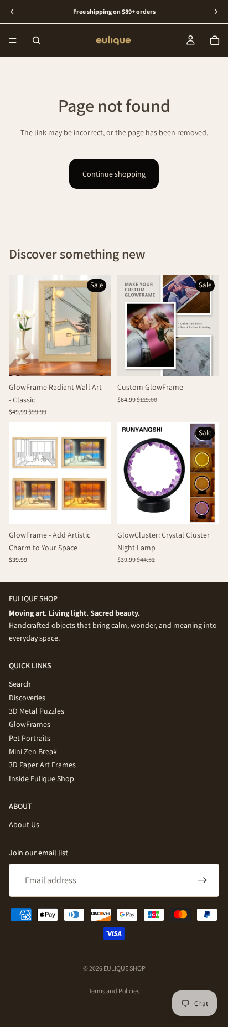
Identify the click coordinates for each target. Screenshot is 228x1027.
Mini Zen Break (33, 751)
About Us (24, 825)
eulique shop (124, 968)
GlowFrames (29, 725)
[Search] (36, 40)
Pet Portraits (29, 738)
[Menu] (12, 40)
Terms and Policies (114, 991)
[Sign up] (202, 880)
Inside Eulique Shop (41, 778)
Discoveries (27, 698)
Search (20, 684)
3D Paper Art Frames (42, 765)
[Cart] (215, 40)
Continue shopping (114, 174)
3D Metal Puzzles (36, 711)
